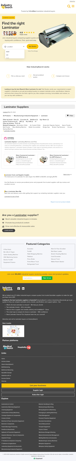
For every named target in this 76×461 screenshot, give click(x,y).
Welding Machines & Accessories (48, 438)
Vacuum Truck (55, 259)
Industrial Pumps (6, 438)
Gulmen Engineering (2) (10, 121)
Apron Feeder (66, 125)
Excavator (30, 249)
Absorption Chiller (22, 125)
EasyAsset (27, 314)
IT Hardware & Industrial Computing (11, 441)
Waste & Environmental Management (49, 435)
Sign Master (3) (44, 119)
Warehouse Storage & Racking (47, 432)
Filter (71, 116)
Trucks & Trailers (43, 429)
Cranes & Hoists (5, 418)
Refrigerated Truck (33, 264)
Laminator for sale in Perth (11, 196)
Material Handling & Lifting (46, 404)
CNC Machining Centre (11, 257)
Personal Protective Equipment (47, 418)
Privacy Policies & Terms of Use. (36, 454)
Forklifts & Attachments (7, 429)
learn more (8, 230)
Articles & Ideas (5, 361)
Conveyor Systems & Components (10, 415)
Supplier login (38, 390)
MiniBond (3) (34, 119)
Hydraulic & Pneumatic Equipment (10, 432)
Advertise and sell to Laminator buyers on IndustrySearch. (20, 319)
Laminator (44, 116)
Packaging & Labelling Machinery (48, 412)
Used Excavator (56, 256)
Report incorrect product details (60, 202)
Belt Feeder (6, 127)
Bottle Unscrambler (34, 127)
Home (3, 358)
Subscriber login (38, 395)
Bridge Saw (46, 127)
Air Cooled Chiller (35, 125)
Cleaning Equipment (7, 410)
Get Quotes (32, 46)
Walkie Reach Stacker (57, 261)
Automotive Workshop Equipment (10, 407)
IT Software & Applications (8, 443)
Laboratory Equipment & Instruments (11, 446)
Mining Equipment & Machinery (47, 410)
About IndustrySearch (7, 364)
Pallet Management (44, 415)
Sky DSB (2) (29, 121)
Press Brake (31, 259)
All (35, 121)
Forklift (29, 251)
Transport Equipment (44, 427)
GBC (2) (21, 121)
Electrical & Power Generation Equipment (12, 421)
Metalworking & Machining (46, 407)
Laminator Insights (9, 131)
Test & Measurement (44, 424)
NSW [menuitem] (7, 52)
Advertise (72, 1)
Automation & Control (7, 404)
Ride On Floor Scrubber (58, 249)
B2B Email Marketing (7, 370)
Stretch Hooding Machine (59, 254)
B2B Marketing (5, 367)
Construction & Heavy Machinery (10, 412)
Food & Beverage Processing (9, 427)
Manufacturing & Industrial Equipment (26, 116)
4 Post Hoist (7, 249)
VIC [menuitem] (7, 55)
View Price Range (33, 51)
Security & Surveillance (45, 421)
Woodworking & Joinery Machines (48, 441)
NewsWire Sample (6, 373)
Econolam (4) (24, 119)
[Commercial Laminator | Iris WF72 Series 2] (54, 153)
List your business (38, 385)
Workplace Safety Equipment (47, 446)
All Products (7, 116)
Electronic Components (7, 424)
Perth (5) (17, 123)
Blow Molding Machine (19, 127)
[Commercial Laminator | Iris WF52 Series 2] (21, 153)
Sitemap (3, 381)
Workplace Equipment (45, 443)
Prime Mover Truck (33, 261)
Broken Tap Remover (58, 127)
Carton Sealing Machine (11, 254)
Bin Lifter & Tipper (9, 252)
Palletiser (30, 256)
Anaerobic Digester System (51, 125)
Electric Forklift (8, 260)
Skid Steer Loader (56, 251)
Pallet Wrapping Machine (34, 254)
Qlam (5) (16, 119)
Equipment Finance (9, 262)
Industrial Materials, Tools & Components (12, 435)
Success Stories (5, 378)
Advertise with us (6, 375)
